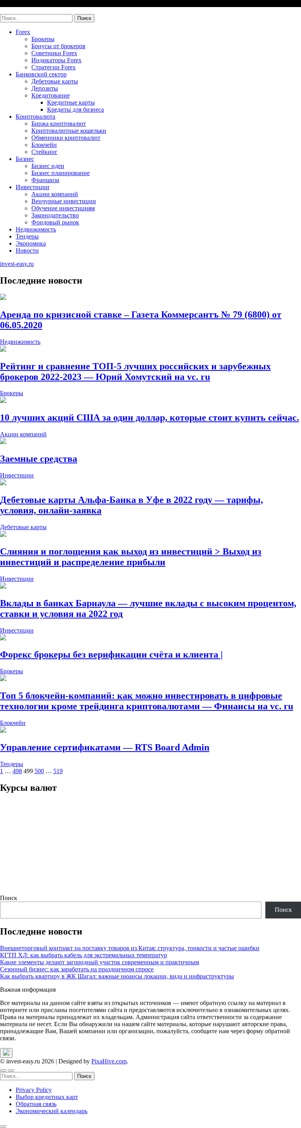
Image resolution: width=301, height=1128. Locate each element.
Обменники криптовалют (65, 137)
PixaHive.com (109, 1061)
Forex (23, 32)
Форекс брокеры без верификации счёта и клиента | (111, 654)
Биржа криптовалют (58, 123)
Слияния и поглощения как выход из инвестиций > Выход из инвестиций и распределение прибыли (130, 556)
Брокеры (42, 39)
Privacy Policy (34, 1089)
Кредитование (50, 95)
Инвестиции (32, 187)
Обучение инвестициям (63, 208)
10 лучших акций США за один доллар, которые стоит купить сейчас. (149, 417)
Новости (27, 250)
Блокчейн (44, 144)
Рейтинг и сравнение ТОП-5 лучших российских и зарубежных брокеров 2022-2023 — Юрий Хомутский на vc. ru (135, 371)
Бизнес (25, 158)
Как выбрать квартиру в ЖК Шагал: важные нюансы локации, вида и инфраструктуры (117, 976)
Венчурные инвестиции (63, 201)
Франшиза (45, 180)
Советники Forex (54, 53)
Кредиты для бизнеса (75, 109)
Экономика (31, 243)
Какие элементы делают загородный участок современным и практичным (99, 962)
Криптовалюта (35, 116)
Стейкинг (44, 151)
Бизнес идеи (47, 166)
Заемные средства (38, 459)
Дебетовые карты (54, 81)
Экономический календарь (51, 1111)
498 (17, 771)
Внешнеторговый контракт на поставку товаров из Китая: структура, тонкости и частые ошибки (129, 948)
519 (58, 771)
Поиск (8, 898)
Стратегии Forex (53, 67)
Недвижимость (36, 229)
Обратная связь (36, 1104)
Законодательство (55, 215)
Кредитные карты (71, 102)
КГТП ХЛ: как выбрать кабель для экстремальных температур (83, 955)
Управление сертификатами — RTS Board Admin (104, 747)
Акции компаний (54, 194)
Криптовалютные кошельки (68, 130)
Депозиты (44, 88)
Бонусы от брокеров (58, 46)
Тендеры (27, 236)
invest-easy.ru (17, 10)
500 (39, 771)
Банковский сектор (41, 74)
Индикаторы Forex (56, 60)
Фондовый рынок (55, 222)
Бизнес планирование (60, 173)
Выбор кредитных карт (47, 1097)
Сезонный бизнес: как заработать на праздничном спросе (77, 969)
